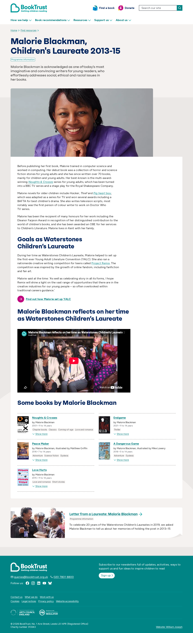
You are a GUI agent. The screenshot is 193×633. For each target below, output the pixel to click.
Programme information (22, 59)
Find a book (107, 8)
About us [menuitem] (122, 20)
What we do (31, 597)
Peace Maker (40, 443)
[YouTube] (44, 583)
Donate (129, 8)
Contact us (16, 597)
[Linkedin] (38, 583)
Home (14, 30)
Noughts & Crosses (44, 417)
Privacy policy (46, 601)
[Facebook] (27, 583)
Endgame (119, 417)
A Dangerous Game (126, 443)
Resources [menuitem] (80, 20)
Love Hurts (39, 470)
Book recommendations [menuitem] (50, 20)
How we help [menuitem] (19, 20)
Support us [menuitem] (101, 20)
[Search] (179, 8)
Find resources (28, 30)
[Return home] (29, 7)
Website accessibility (67, 601)
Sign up (106, 575)
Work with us (47, 597)
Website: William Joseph (169, 627)
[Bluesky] (50, 583)
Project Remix (100, 263)
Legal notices (29, 601)
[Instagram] (33, 583)
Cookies (15, 601)
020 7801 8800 (64, 577)
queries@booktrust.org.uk (31, 577)
